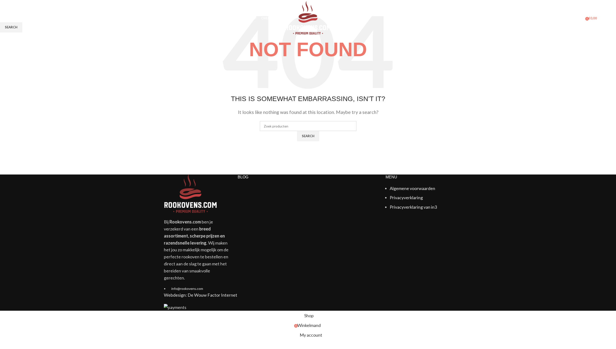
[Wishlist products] (29, 18)
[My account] (580, 18)
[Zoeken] (21, 18)
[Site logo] (308, 17)
